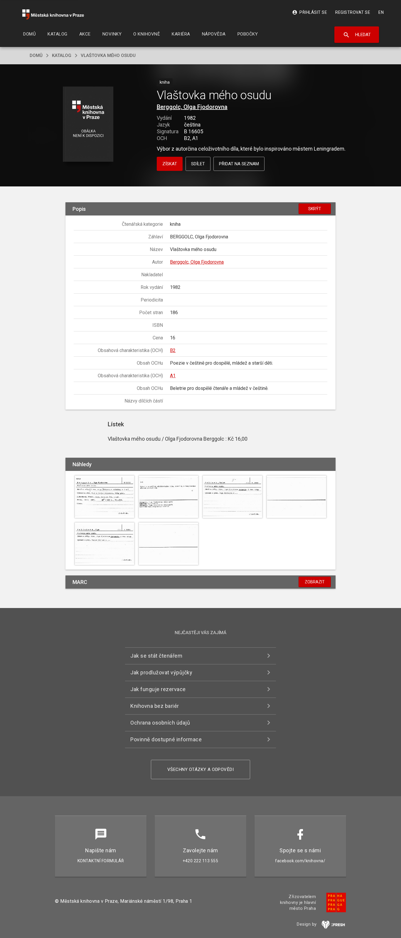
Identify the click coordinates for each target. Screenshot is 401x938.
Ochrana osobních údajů (160, 723)
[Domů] (53, 14)
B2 (173, 350)
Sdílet (198, 163)
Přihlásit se (309, 12)
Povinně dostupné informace (166, 739)
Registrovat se (352, 12)
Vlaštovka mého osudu (108, 55)
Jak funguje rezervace (158, 689)
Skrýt (314, 208)
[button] (88, 124)
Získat (169, 163)
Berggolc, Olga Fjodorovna (192, 106)
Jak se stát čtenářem (156, 656)
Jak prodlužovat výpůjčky (161, 672)
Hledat (357, 34)
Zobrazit (315, 582)
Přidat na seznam (239, 163)
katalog (61, 55)
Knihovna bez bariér (154, 706)
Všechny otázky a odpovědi (200, 769)
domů (36, 55)
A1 (173, 375)
